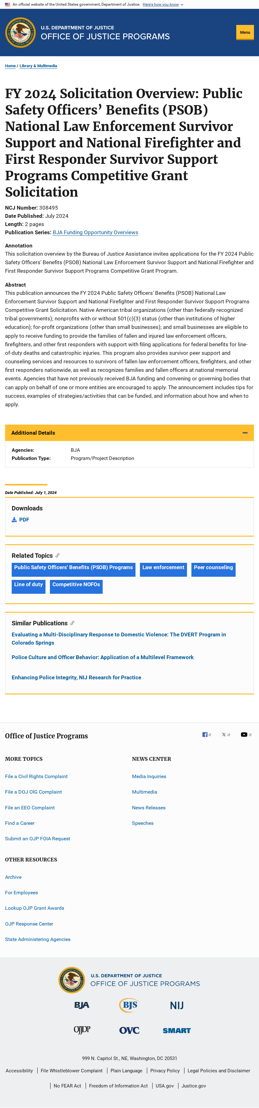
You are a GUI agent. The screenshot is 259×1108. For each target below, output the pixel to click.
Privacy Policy (165, 1071)
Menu (245, 32)
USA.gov (165, 1086)
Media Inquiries (149, 776)
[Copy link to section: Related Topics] (56, 555)
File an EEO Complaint (30, 807)
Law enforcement (163, 567)
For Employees (21, 893)
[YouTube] (247, 739)
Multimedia (144, 792)
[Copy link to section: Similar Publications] (71, 622)
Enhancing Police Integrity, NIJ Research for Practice (76, 677)
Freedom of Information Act (118, 1086)
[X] (228, 739)
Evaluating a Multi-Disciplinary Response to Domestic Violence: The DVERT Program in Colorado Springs (119, 638)
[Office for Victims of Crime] (129, 1034)
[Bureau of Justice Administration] (82, 1010)
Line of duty (28, 584)
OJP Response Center (29, 924)
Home (10, 65)
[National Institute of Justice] (177, 1010)
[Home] (105, 32)
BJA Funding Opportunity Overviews (95, 232)
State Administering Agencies (37, 939)
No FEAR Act (67, 1086)
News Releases (149, 807)
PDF (24, 519)
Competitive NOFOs (76, 584)
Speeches (143, 823)
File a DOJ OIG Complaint (33, 792)
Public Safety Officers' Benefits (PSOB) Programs (73, 567)
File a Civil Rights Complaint (36, 776)
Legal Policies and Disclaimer (219, 1071)
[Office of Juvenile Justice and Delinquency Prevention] (82, 1035)
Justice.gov (194, 1086)
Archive (13, 877)
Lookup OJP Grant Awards (34, 908)
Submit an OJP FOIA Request (37, 839)
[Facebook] (209, 739)
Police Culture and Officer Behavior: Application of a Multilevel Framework (103, 657)
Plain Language (126, 1071)
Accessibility (19, 1071)
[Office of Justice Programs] (20, 32)
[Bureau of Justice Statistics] (129, 1013)
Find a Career (19, 823)
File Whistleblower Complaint (72, 1071)
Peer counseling (213, 567)
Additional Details (33, 433)
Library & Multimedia (38, 65)
